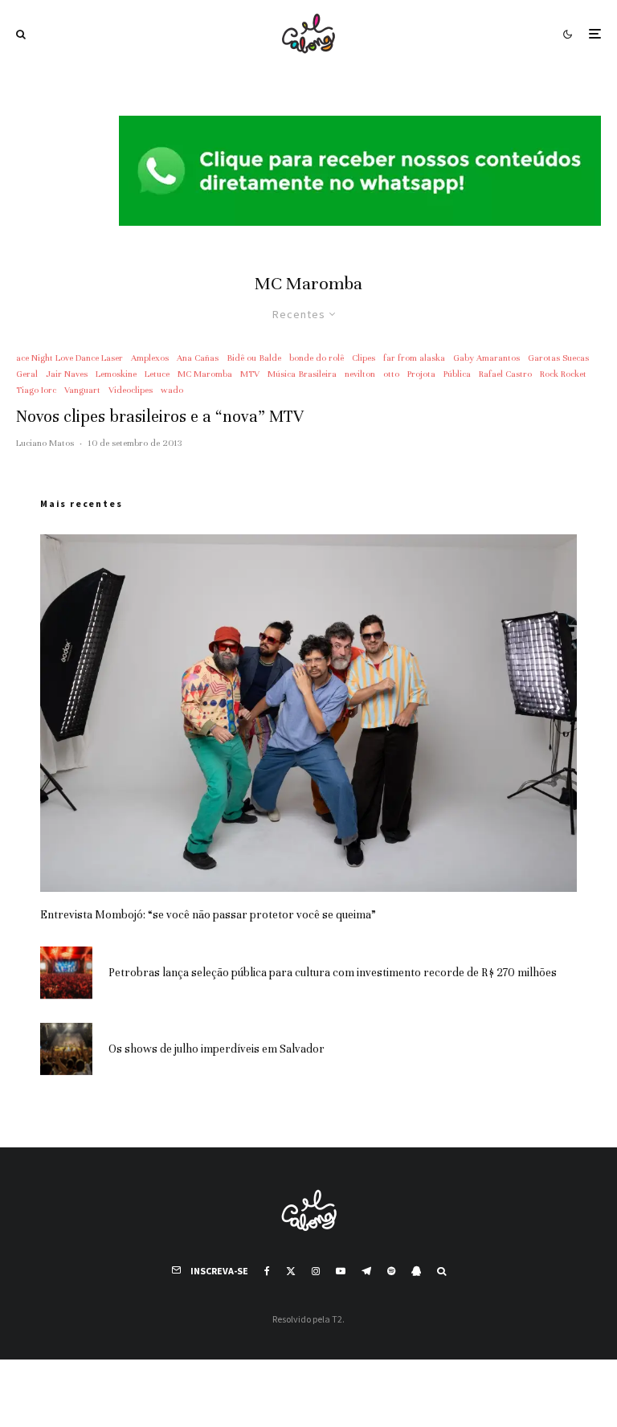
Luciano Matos (45, 442)
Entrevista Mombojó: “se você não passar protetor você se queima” (208, 915)
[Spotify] (391, 1271)
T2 (337, 1319)
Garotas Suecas (558, 357)
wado (172, 389)
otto (391, 373)
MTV (249, 373)
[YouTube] (340, 1271)
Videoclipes (130, 389)
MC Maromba (205, 373)
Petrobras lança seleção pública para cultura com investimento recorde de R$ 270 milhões (332, 972)
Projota (421, 373)
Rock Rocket (563, 373)
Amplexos (150, 357)
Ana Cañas (198, 357)
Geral (27, 373)
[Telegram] (366, 1271)
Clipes (363, 357)
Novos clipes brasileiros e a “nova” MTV (160, 417)
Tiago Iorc (36, 389)
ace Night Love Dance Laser (69, 357)
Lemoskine (116, 373)
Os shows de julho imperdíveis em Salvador (216, 1049)
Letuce (157, 373)
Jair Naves (67, 373)
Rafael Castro (505, 373)
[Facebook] (267, 1271)
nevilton (360, 373)
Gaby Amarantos (486, 357)
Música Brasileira (302, 373)
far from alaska (414, 357)
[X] (291, 1271)
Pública (457, 373)
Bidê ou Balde (254, 357)
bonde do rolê (316, 357)
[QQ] (416, 1271)
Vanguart (82, 389)
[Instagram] (316, 1271)
